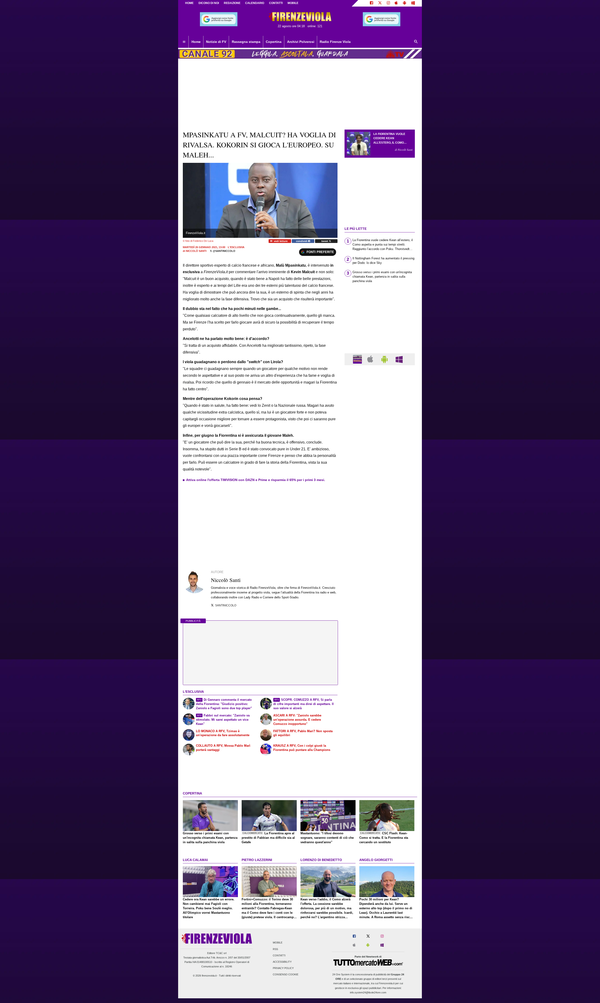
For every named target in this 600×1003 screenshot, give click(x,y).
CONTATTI (276, 3)
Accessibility (282, 961)
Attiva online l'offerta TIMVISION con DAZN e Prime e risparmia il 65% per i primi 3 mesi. (255, 480)
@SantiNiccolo (223, 251)
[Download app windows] (413, 3)
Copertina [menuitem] (273, 42)
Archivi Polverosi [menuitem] (300, 42)
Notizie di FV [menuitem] (216, 42)
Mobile (277, 942)
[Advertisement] (380, 550)
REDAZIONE (232, 3)
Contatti (279, 955)
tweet (325, 241)
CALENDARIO (254, 3)
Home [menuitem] (196, 42)
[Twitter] (380, 3)
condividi (302, 241)
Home (189, 3)
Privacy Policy (283, 968)
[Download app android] (404, 3)
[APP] (358, 359)
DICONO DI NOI (209, 3)
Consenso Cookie (285, 974)
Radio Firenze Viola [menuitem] (335, 42)
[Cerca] (416, 41)
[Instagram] (388, 3)
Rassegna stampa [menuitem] (246, 42)
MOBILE (293, 3)
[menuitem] (184, 41)
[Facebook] (371, 3)
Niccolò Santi (196, 251)
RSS (275, 949)
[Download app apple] (396, 3)
